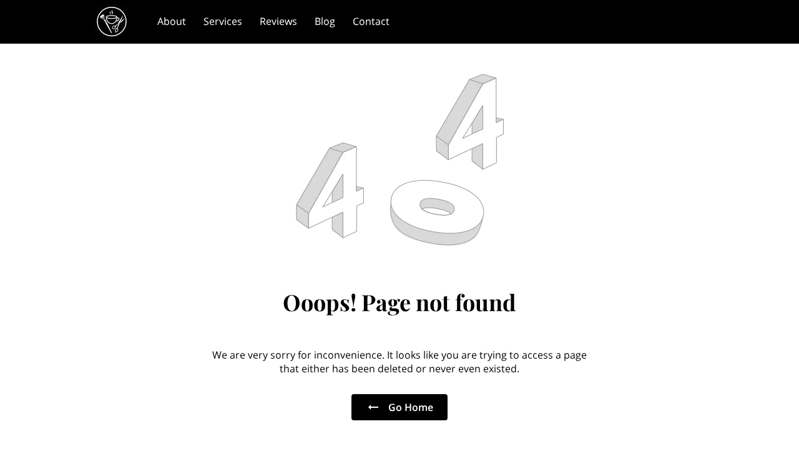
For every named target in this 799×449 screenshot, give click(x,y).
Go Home (410, 407)
